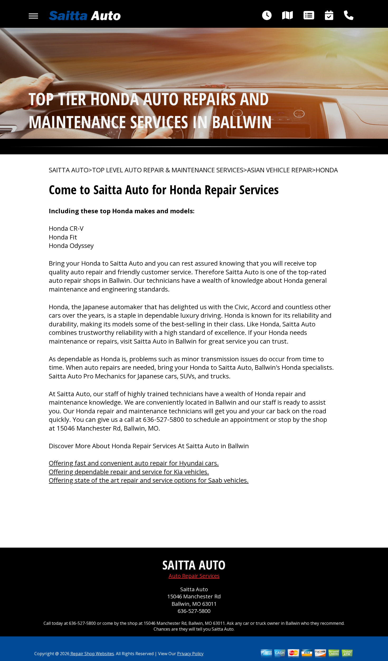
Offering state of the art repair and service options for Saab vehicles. (149, 480)
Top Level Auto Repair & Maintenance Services (167, 170)
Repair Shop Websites (91, 654)
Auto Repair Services (194, 575)
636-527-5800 (163, 419)
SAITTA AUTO (68, 170)
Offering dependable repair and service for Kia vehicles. (129, 471)
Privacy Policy (190, 654)
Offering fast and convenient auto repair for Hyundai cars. (134, 463)
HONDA (327, 170)
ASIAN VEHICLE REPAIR (279, 170)
